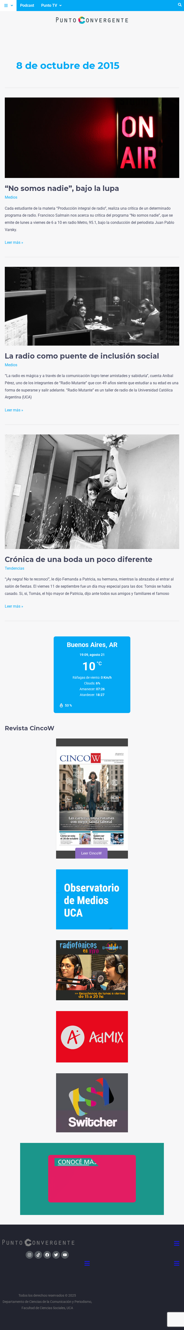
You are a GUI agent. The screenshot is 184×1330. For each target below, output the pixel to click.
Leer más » (14, 242)
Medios (11, 197)
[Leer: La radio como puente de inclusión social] (92, 306)
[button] (8, 5)
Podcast (27, 5)
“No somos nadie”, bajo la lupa (62, 188)
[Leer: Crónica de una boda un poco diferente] (92, 491)
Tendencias (14, 568)
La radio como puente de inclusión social (82, 356)
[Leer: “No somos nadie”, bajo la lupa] (92, 137)
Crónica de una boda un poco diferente (78, 559)
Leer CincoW (91, 853)
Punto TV (49, 5)
